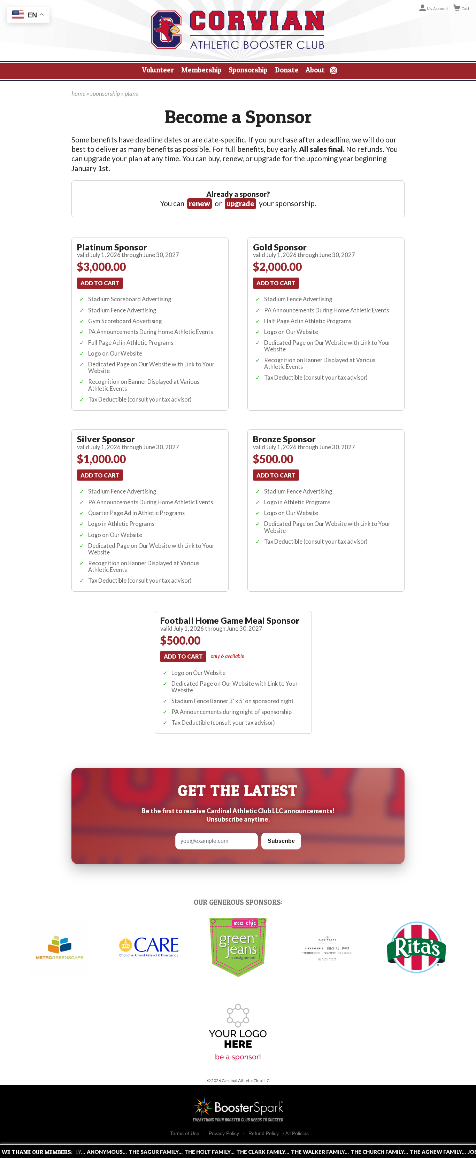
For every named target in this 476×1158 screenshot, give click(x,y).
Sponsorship (248, 69)
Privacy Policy (224, 1133)
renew (199, 203)
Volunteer (158, 69)
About (315, 69)
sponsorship (105, 93)
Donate (287, 69)
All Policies (297, 1133)
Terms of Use (184, 1133)
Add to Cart (100, 283)
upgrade (240, 203)
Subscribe (281, 841)
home (78, 93)
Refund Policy (263, 1133)
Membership (201, 69)
